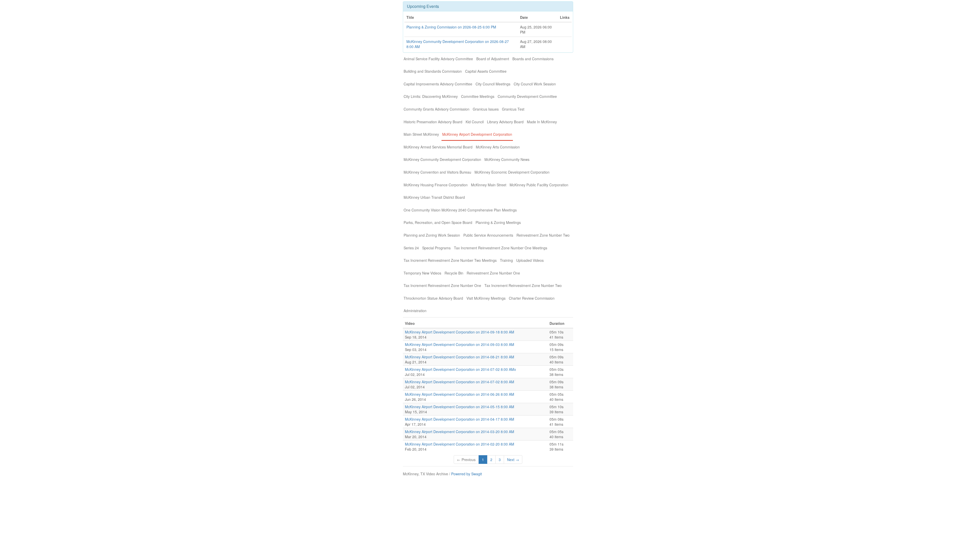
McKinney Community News (506, 159)
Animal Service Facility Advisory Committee (438, 58)
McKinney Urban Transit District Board (434, 197)
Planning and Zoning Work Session (432, 235)
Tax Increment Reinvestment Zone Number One (442, 285)
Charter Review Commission (532, 298)
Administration (415, 310)
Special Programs (436, 247)
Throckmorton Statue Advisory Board (433, 298)
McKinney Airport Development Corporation (477, 134)
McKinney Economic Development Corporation (512, 172)
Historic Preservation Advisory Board (433, 121)
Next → (513, 459)
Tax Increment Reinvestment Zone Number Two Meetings (450, 260)
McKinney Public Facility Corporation (539, 184)
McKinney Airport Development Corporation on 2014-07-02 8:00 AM (459, 381)
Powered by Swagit (466, 473)
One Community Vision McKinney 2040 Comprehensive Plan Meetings (460, 209)
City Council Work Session (535, 83)
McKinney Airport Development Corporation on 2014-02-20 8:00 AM (459, 444)
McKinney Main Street (488, 184)
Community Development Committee (527, 96)
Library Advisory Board (505, 121)
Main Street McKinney (421, 134)
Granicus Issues (486, 109)
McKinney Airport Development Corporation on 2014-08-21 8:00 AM (459, 356)
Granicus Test (513, 109)
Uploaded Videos (530, 260)
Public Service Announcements (488, 235)
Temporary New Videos (422, 273)
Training (506, 260)
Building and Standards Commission (433, 71)
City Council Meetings (493, 83)
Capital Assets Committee (486, 71)
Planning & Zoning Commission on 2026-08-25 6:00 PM (451, 26)
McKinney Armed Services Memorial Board (438, 146)
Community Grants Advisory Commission (436, 109)
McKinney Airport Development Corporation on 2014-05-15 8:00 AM (459, 406)
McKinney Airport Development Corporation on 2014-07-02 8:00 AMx (460, 369)
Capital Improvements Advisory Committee (438, 83)
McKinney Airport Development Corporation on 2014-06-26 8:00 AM (459, 394)
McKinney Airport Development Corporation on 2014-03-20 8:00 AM (459, 431)
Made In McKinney (542, 121)
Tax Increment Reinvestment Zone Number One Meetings (500, 247)
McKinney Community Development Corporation (442, 159)
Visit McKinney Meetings (486, 298)
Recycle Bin (454, 273)
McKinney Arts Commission (498, 146)
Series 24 (411, 247)
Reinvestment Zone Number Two (543, 235)
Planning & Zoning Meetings (498, 222)
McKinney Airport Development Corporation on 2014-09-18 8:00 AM (459, 331)
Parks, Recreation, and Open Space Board (438, 222)
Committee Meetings (477, 96)
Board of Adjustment (492, 58)
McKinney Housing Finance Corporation (436, 184)
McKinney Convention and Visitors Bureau (437, 172)
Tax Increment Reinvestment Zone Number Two (523, 285)
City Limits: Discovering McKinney (431, 96)
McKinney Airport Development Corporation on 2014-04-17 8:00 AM (459, 419)
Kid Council (475, 121)
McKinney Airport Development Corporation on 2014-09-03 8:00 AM (459, 344)
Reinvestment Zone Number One (493, 273)
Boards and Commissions (533, 58)
